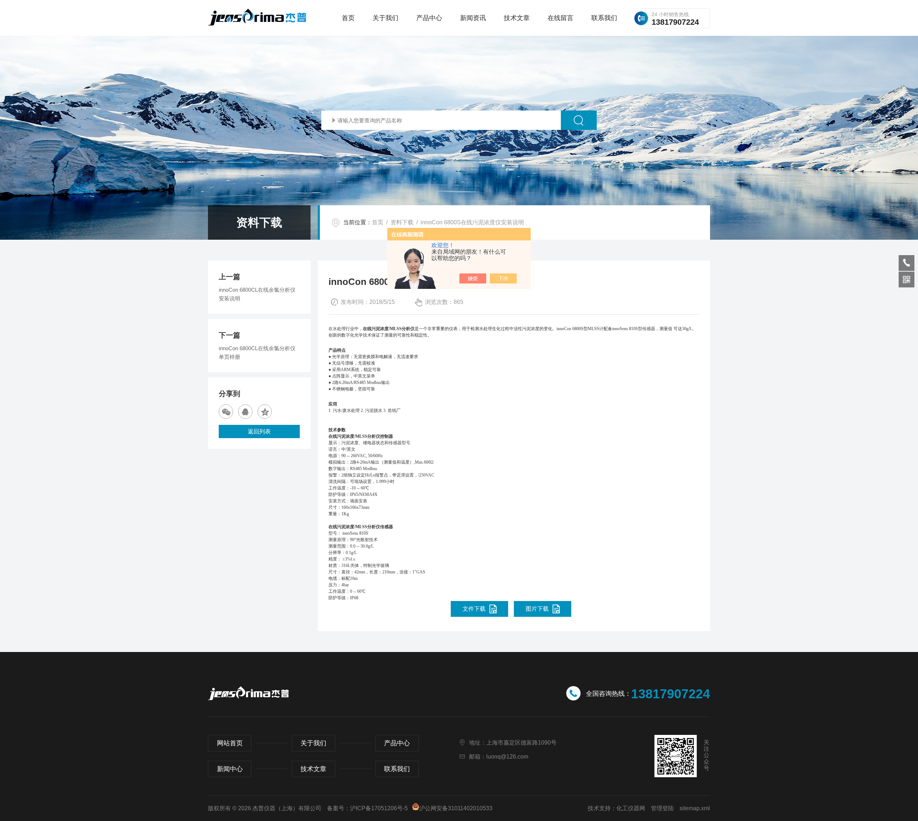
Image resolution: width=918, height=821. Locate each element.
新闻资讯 (473, 18)
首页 (348, 18)
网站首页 (230, 743)
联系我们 (604, 18)
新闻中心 (230, 769)
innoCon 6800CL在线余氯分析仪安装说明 (257, 294)
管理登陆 (662, 808)
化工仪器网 (630, 808)
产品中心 (429, 18)
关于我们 (385, 18)
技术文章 (517, 18)
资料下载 (402, 222)
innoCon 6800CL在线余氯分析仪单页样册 (257, 352)
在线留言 (560, 18)
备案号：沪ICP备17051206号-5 (367, 808)
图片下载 (537, 609)
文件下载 (474, 609)
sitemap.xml (695, 808)
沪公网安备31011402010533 (455, 808)
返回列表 (259, 431)
